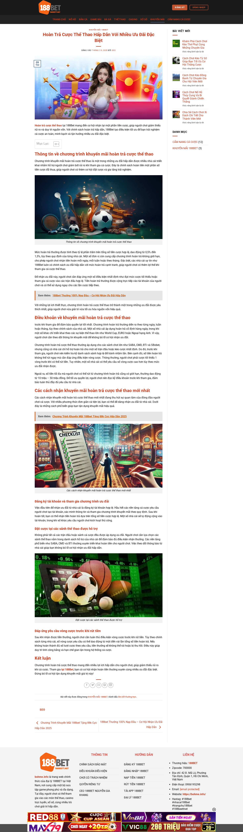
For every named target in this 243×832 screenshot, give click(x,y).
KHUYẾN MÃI (157, 19)
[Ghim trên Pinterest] (104, 685)
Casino (133, 19)
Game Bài (95, 19)
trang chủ (59, 19)
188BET (193, 763)
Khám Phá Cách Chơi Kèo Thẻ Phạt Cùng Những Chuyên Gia (194, 44)
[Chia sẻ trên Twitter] (92, 685)
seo (114, 50)
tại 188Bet (67, 669)
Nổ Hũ (72, 19)
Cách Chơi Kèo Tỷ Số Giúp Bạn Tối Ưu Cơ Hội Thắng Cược (194, 61)
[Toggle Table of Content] (54, 144)
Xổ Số (143, 19)
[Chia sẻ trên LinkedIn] (110, 685)
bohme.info (41, 776)
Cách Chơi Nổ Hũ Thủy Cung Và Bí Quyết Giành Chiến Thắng (193, 97)
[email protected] (189, 789)
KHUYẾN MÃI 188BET (98, 30)
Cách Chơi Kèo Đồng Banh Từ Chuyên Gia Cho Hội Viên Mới (194, 78)
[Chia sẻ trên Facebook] (86, 685)
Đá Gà (107, 19)
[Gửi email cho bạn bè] (98, 685)
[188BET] (51, 7)
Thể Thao (120, 19)
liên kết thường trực (127, 697)
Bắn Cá (83, 19)
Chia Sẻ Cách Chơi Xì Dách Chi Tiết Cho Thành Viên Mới (194, 115)
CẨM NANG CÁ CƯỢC (179, 19)
